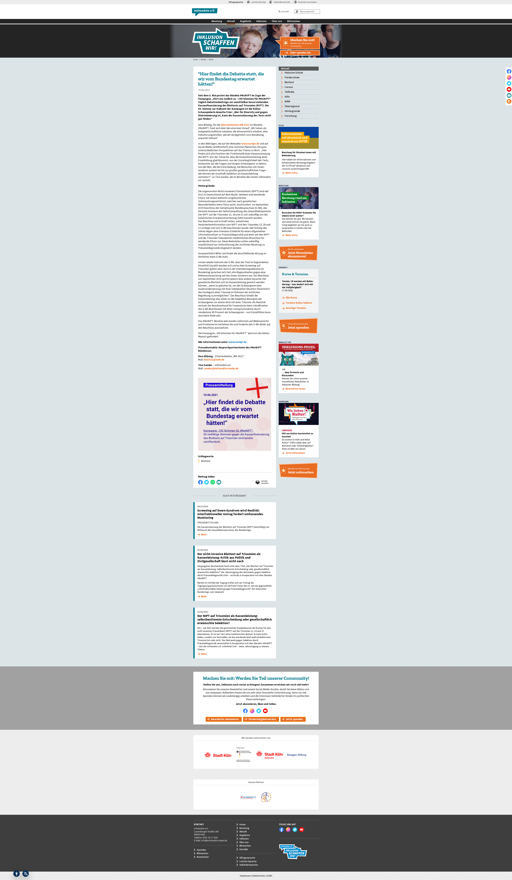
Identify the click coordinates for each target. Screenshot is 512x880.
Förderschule (292, 77)
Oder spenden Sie (300, 53)
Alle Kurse (291, 298)
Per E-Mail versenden (219, 482)
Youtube (266, 710)
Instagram (253, 710)
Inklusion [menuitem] (261, 21)
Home (195, 60)
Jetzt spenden (294, 719)
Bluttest (289, 82)
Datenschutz (259, 875)
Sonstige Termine (296, 308)
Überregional (292, 106)
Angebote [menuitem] (245, 21)
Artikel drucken (265, 482)
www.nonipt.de (250, 144)
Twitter (259, 710)
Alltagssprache (236, 2)
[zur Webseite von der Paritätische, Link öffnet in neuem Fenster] (248, 797)
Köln (287, 97)
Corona (289, 87)
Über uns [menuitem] (277, 21)
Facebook (246, 710)
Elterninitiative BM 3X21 (235, 125)
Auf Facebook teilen (200, 482)
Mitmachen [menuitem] (293, 21)
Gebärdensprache (282, 2)
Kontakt (285, 11)
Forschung (291, 116)
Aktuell (203, 60)
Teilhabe (289, 92)
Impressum (245, 875)
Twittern (206, 482)
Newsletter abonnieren (225, 719)
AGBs (269, 875)
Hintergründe (292, 111)
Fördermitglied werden (262, 719)
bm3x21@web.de (214, 360)
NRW (287, 101)
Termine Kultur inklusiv (299, 302)
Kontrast (307, 2)
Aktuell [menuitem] (231, 21)
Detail (211, 60)
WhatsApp (212, 482)
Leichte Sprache (258, 2)
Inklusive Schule (294, 73)
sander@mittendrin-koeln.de (221, 368)
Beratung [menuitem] (216, 21)
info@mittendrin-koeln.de (214, 840)
